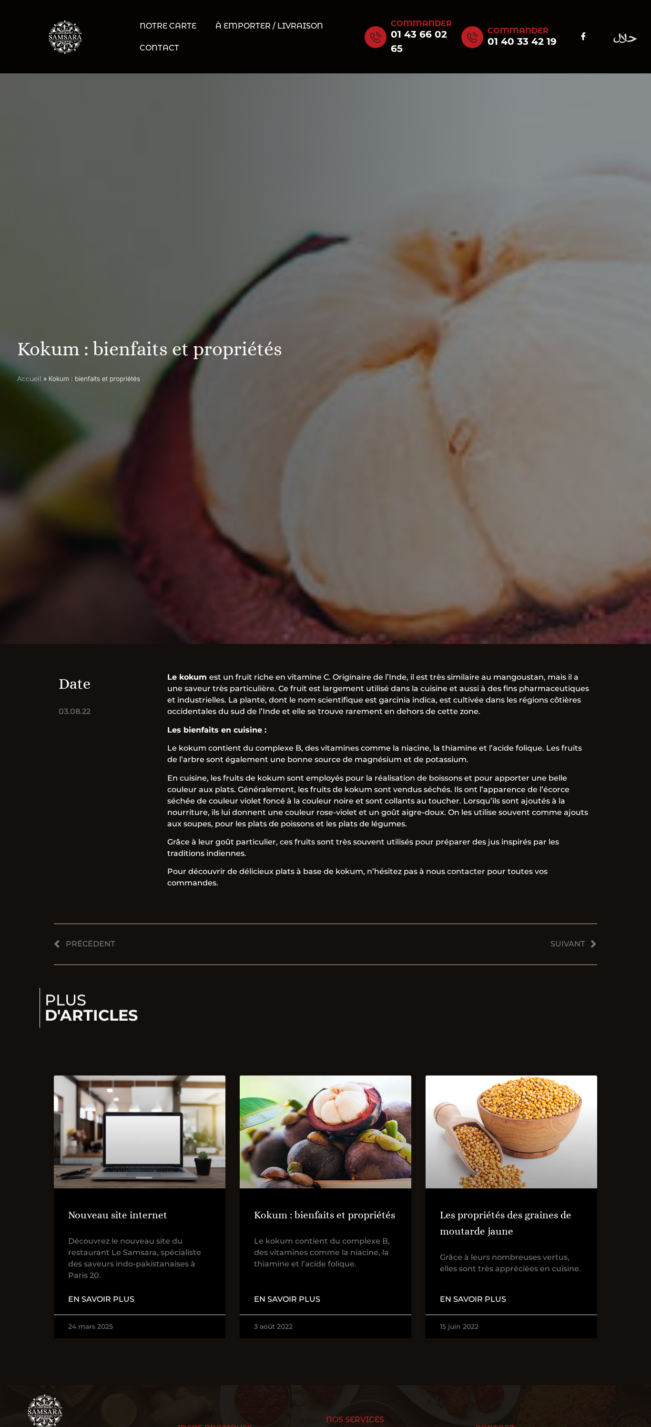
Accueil (29, 378)
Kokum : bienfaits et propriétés (324, 1215)
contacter (466, 871)
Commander (421, 23)
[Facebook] (583, 37)
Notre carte (168, 25)
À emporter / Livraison (269, 25)
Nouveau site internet (117, 1215)
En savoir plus (101, 1299)
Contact (159, 47)
